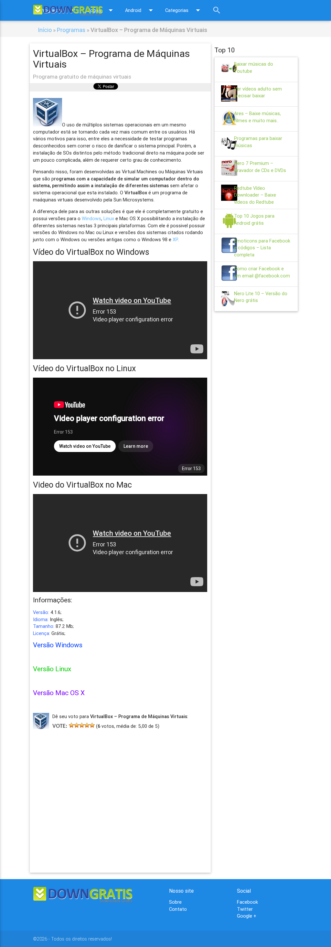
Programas (71, 30)
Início (45, 30)
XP (175, 239)
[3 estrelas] (81, 725)
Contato (178, 909)
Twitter (245, 909)
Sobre (175, 902)
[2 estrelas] (76, 725)
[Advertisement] (120, 792)
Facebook (247, 902)
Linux (108, 218)
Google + (246, 916)
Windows (91, 218)
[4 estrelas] (87, 725)
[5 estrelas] (92, 725)
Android (140, 10)
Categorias (184, 10)
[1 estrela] (71, 725)
